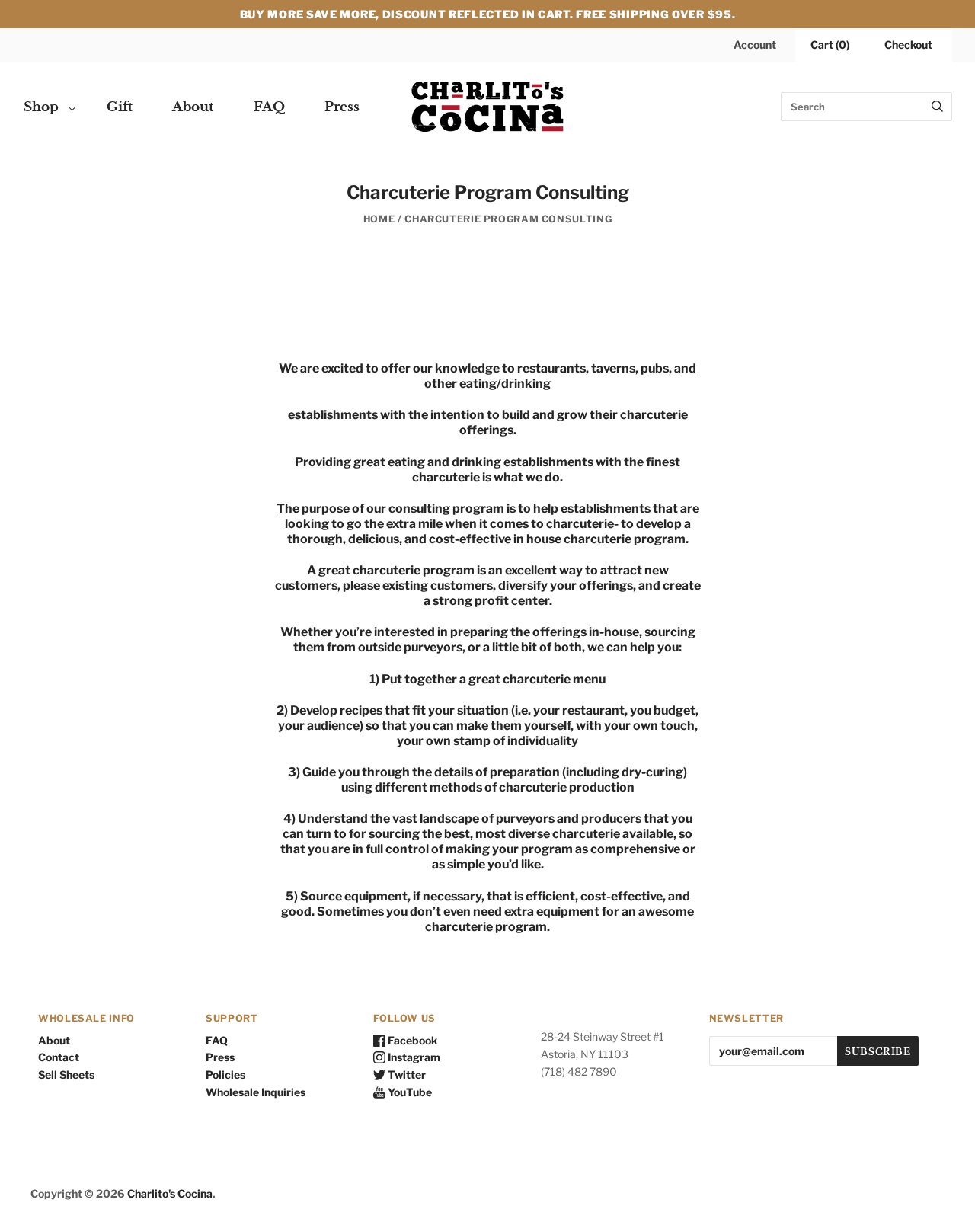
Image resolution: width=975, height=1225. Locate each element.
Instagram (412, 1057)
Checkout (908, 44)
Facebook (411, 1040)
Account (755, 44)
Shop (41, 107)
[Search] (937, 106)
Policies (225, 1074)
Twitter (405, 1074)
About (193, 107)
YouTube (408, 1092)
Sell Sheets (66, 1074)
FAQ (269, 107)
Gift (120, 107)
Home (379, 219)
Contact (58, 1057)
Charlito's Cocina (170, 1193)
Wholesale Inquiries (255, 1092)
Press (342, 107)
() (829, 44)
